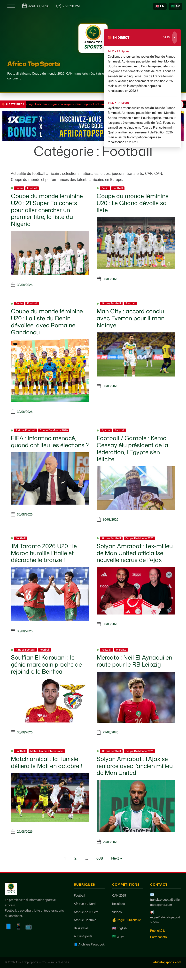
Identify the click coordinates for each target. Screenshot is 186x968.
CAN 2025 (119, 895)
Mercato (121, 649)
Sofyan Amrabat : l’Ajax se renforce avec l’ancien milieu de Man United (135, 766)
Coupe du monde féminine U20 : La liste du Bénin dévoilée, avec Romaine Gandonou (47, 321)
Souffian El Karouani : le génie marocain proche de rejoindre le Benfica (46, 664)
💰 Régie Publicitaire (126, 920)
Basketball (81, 928)
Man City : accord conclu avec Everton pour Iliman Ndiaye (130, 318)
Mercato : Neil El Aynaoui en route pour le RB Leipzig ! (134, 660)
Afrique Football (111, 303)
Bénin (19, 188)
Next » (116, 858)
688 (99, 858)
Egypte (105, 430)
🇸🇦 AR (175, 6)
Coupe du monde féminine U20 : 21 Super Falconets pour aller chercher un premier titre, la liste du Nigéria (47, 210)
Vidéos (117, 912)
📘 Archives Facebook (89, 944)
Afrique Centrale (85, 920)
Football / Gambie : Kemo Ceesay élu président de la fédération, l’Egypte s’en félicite (132, 448)
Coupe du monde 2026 (54, 430)
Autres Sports (83, 936)
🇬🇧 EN (159, 6)
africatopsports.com (167, 962)
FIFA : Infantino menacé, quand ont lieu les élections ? (50, 441)
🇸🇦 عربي (118, 936)
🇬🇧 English (119, 928)
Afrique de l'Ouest (86, 912)
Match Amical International (46, 751)
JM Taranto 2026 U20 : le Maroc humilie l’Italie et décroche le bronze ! (44, 553)
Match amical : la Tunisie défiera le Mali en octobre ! (46, 762)
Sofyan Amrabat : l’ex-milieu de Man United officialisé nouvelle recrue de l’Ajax (135, 553)
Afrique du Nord (85, 904)
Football (32, 188)
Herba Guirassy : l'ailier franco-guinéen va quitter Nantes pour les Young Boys (51, 104)
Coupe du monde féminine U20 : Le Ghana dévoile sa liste (133, 203)
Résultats (118, 904)
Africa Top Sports (33, 64)
